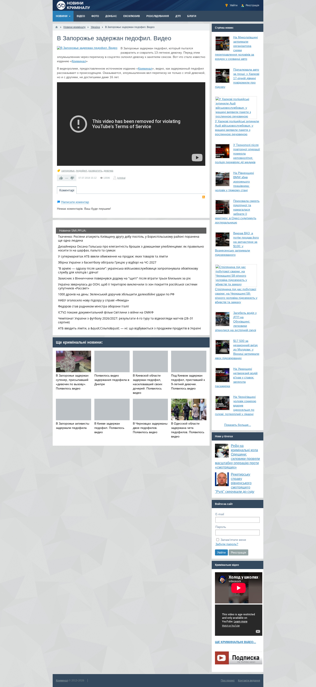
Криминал (79, 61)
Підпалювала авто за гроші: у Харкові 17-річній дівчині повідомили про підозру (237, 78)
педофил (81, 170)
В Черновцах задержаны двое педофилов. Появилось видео (150, 428)
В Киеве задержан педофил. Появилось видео (109, 428)
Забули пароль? (226, 544)
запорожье (68, 170)
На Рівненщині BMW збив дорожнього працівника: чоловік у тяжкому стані (234, 181)
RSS (203, 197)
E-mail (219, 514)
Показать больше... (237, 424)
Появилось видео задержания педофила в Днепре (111, 380)
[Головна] (56, 27)
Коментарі (66, 190)
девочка (108, 170)
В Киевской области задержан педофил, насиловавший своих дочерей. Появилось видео (147, 384)
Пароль (220, 527)
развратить (95, 170)
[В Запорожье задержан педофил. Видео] (87, 48)
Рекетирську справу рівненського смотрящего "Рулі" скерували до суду (234, 483)
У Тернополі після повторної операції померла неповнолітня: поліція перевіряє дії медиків (237, 153)
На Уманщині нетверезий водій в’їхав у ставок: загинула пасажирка (236, 377)
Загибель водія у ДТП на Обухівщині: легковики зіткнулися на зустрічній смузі (236, 321)
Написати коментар (75, 202)
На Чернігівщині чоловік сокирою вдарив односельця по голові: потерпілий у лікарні (235, 405)
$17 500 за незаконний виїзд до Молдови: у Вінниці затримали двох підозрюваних (237, 349)
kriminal (121, 178)
